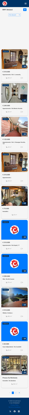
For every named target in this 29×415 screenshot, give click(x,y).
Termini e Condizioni (14, 407)
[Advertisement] (14, 34)
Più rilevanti (14, 15)
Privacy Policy (14, 405)
